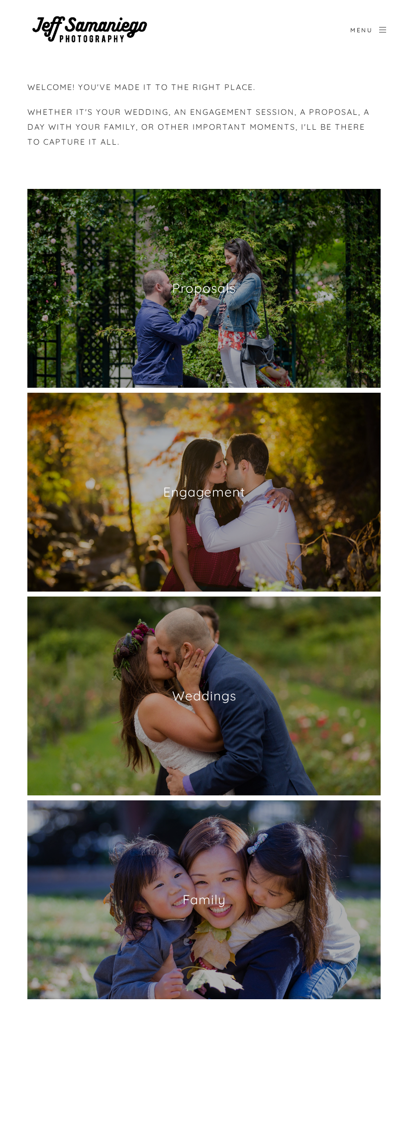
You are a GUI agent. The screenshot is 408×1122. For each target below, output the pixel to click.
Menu (361, 30)
